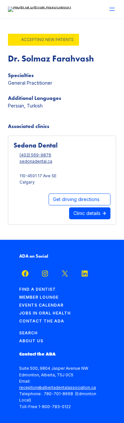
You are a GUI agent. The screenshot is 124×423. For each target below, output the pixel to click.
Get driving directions (76, 199)
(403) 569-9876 (35, 154)
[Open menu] (112, 9)
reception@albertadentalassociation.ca (57, 387)
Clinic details (87, 213)
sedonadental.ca (36, 161)
